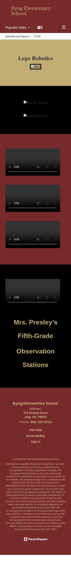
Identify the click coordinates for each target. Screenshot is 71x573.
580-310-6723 (41, 422)
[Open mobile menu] (63, 27)
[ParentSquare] (35, 539)
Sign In (35, 442)
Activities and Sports (17, 36)
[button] (18, 27)
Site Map (35, 430)
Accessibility (35, 436)
